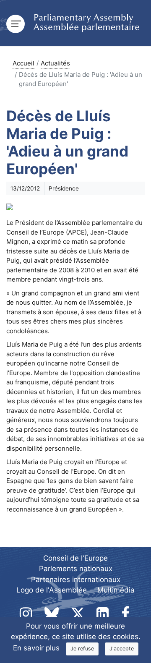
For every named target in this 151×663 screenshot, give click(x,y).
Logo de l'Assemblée (51, 590)
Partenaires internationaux (75, 579)
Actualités (55, 63)
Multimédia (116, 590)
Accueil (23, 63)
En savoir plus (36, 648)
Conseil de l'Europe (75, 558)
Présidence (64, 188)
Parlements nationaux (75, 568)
